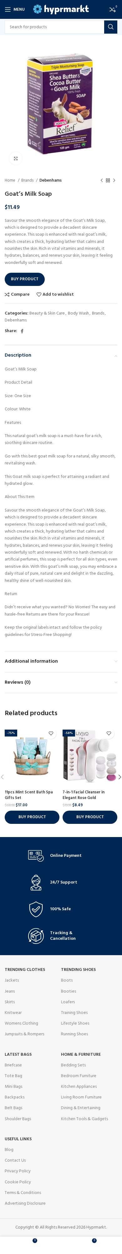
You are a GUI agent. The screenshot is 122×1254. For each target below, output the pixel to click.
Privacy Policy (18, 1171)
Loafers (68, 1002)
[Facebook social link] (22, 331)
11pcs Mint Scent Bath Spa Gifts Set (29, 795)
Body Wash (78, 313)
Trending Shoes (78, 969)
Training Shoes (74, 1012)
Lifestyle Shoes (75, 1023)
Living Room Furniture (81, 1097)
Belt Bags (13, 1108)
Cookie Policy (18, 1182)
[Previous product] (102, 181)
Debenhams (50, 180)
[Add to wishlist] (50, 733)
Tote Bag (13, 1076)
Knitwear (13, 1012)
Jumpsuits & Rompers (24, 1034)
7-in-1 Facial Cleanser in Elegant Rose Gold (83, 795)
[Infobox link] (61, 856)
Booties (68, 991)
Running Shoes (74, 1034)
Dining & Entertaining (80, 1108)
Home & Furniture (81, 1054)
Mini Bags (13, 1086)
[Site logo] (61, 9)
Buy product (24, 279)
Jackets (12, 980)
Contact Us (15, 1160)
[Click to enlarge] (15, 158)
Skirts (10, 1002)
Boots (67, 980)
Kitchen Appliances (79, 1086)
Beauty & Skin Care (47, 313)
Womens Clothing (21, 1023)
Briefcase (13, 1065)
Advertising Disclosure (25, 1203)
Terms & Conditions (23, 1193)
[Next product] (114, 181)
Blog (9, 1149)
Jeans (10, 991)
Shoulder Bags (18, 1119)
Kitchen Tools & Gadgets (84, 1119)
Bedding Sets (73, 1065)
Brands (27, 180)
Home (10, 180)
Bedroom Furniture (78, 1076)
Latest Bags (18, 1054)
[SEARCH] (110, 27)
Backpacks (14, 1097)
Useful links (18, 1139)
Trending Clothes (25, 969)
